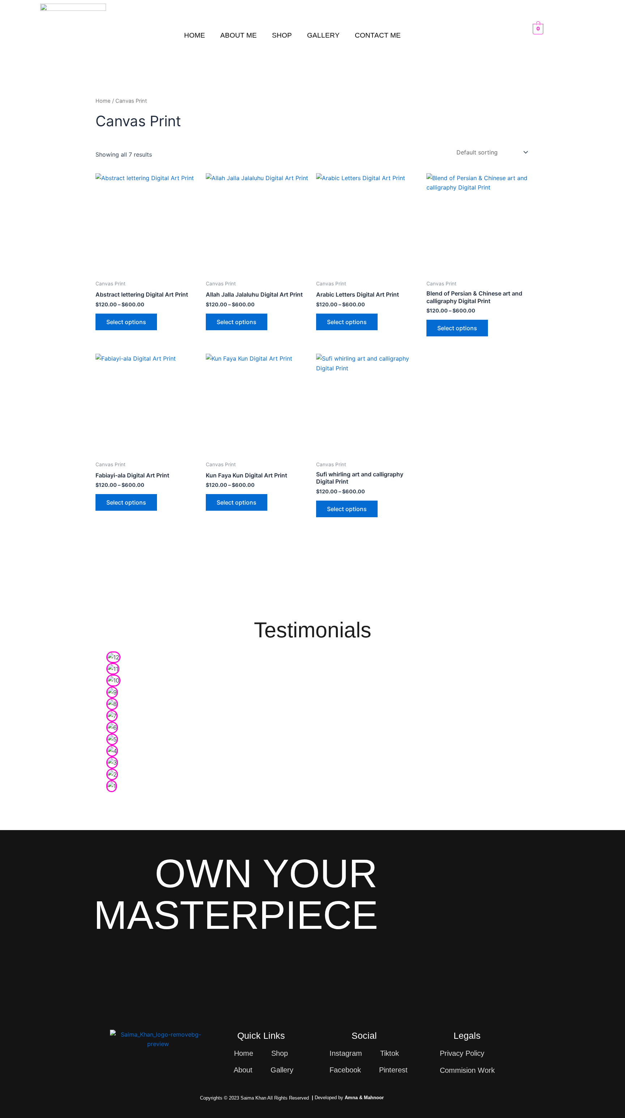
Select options (126, 322)
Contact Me (378, 35)
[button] (113, 798)
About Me (238, 35)
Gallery (323, 35)
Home (194, 35)
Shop (282, 35)
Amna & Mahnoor (364, 1097)
